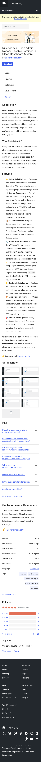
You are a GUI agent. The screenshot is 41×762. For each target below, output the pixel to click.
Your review (7, 634)
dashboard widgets (31, 579)
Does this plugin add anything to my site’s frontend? (14, 431)
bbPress (7, 713)
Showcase (26, 665)
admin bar (23, 574)
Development (10, 91)
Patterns (25, 678)
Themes (25, 669)
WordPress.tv (9, 697)
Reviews (8, 79)
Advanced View (8, 594)
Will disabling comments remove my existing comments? (15, 448)
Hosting (5, 674)
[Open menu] (37, 3)
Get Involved (27, 685)
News (4, 669)
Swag (25, 697)
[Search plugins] (26, 26)
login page (34, 588)
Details (7, 73)
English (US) (34, 569)
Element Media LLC (13, 58)
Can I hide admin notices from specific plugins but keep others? (16, 440)
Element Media (23, 356)
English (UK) (13, 728)
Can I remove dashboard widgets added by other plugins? (16, 457)
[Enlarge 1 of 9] (16, 369)
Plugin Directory (8, 10)
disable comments (31, 583)
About (4, 665)
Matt (5, 709)
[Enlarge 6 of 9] (36, 391)
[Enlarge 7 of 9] (16, 402)
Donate (26, 693)
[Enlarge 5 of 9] (16, 391)
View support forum (10, 651)
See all (36, 634)
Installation (9, 85)
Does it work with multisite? (13, 475)
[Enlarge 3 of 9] (16, 380)
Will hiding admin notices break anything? (12, 466)
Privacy (5, 678)
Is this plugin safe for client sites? (16, 482)
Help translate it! (20, 19)
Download (8, 64)
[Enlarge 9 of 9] (16, 412)
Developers (7, 693)
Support (8, 97)
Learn (4, 685)
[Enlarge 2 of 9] (36, 369)
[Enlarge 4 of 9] (36, 380)
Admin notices (33, 574)
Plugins (24, 674)
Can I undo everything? (12, 489)
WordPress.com (10, 705)
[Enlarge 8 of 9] (36, 402)
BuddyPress (8, 717)
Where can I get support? (13, 496)
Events (24, 689)
